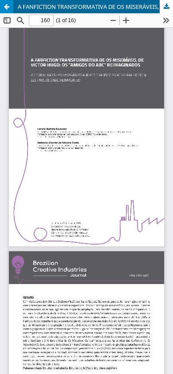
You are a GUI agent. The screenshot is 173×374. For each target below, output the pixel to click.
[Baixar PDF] (166, 6)
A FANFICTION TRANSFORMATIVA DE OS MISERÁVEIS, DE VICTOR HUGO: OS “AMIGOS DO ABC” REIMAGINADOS (95, 7)
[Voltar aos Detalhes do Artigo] (6, 6)
